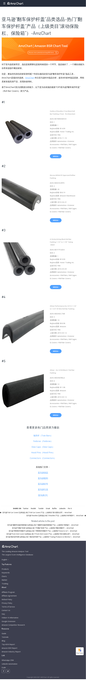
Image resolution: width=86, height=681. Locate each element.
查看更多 (56, 156)
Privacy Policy (7, 603)
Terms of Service (8, 607)
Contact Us (6, 610)
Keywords (6, 572)
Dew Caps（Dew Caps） (43, 447)
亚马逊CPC (43, 495)
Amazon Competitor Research (13, 625)
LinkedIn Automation (9, 664)
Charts (4, 576)
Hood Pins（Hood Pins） (43, 452)
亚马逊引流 (43, 489)
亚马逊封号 (43, 483)
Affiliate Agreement (9, 596)
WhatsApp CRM (8, 660)
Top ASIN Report (8, 644)
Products (5, 569)
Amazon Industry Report (11, 651)
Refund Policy (7, 599)
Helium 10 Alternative (10, 617)
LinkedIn (62, 508)
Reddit (33, 508)
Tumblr (41, 508)
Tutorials (5, 637)
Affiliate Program (8, 592)
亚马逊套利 (43, 478)
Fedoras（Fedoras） (43, 441)
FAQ (3, 614)
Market (4, 580)
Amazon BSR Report (9, 648)
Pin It (70, 508)
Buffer (54, 508)
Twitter (26, 508)
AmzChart (30, 77)
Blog (3, 641)
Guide (4, 633)
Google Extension (8, 621)
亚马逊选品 (43, 472)
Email (48, 508)
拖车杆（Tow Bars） (43, 435)
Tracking (5, 583)
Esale (4, 667)
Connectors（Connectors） (43, 458)
